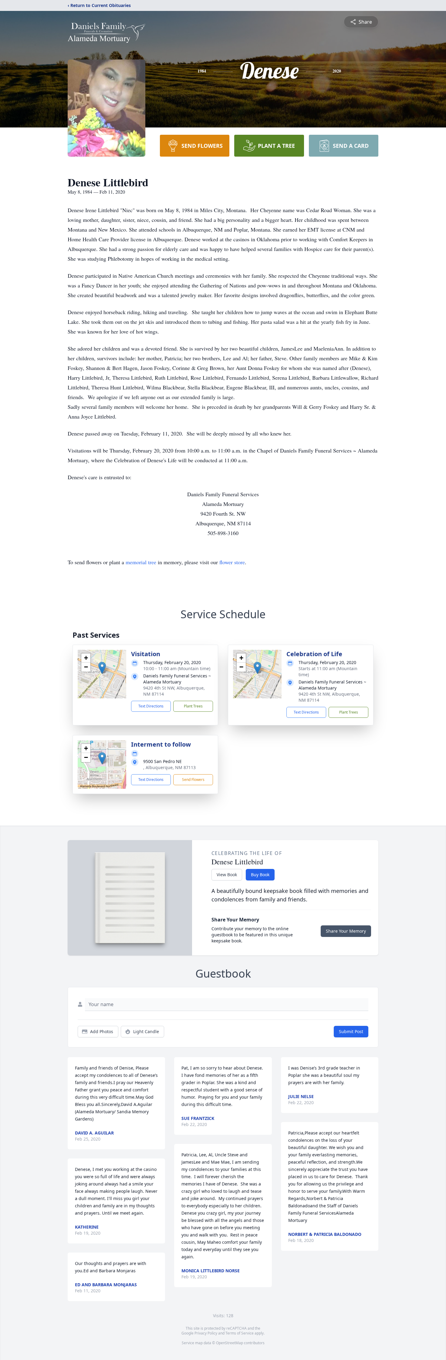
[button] (102, 668)
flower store (232, 562)
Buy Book (260, 874)
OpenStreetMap (229, 1342)
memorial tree (141, 562)
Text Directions (151, 706)
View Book (227, 874)
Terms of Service (239, 1333)
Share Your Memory (346, 931)
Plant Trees (193, 706)
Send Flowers (193, 779)
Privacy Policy (205, 1333)
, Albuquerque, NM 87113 (169, 767)
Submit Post (351, 1031)
